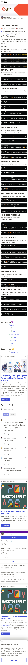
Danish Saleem (8, 17)
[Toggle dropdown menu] (26, 356)
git (2, 28)
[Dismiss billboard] (26, 642)
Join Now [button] (14, 660)
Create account (22, 2)
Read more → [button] (5, 399)
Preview (13, 414)
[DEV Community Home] (5, 2)
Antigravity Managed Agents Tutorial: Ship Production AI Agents (14, 378)
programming (20, 28)
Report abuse (19, 477)
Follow (14, 537)
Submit (6, 414)
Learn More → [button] (5, 525)
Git (2, 31)
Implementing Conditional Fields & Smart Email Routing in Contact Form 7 (13, 574)
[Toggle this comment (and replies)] (2, 422)
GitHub (9, 35)
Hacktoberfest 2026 (6, 625)
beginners (12, 28)
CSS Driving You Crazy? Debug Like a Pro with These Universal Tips (13, 567)
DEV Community (6, 640)
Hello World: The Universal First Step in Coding (13, 580)
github (6, 28)
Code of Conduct (10, 477)
